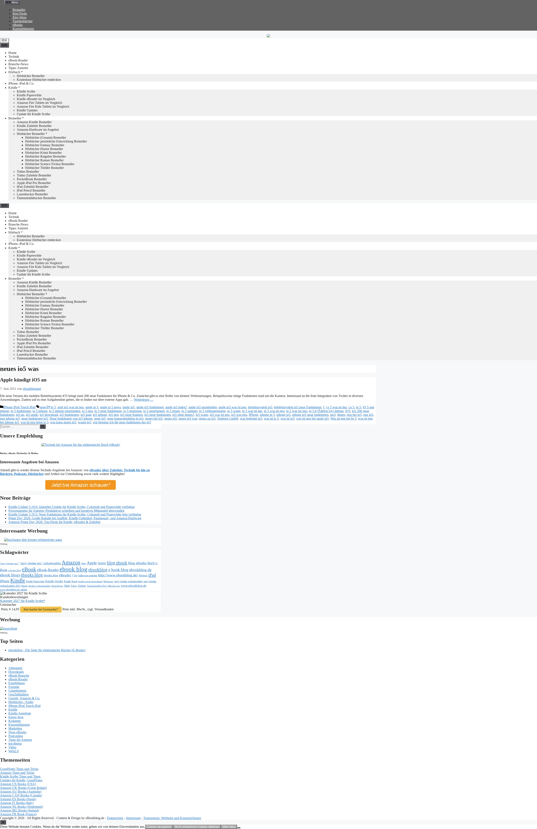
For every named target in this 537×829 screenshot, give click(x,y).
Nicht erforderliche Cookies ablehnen (197, 826)
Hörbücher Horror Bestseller (44, 149)
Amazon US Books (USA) (18, 784)
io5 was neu (239, 414)
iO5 (347, 411)
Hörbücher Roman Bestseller (44, 160)
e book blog (118, 569)
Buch (151, 563)
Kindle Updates (27, 110)
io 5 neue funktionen (108, 411)
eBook (29, 569)
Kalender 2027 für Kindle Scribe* (22, 601)
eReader (65, 575)
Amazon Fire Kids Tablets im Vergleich (43, 106)
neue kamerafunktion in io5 (125, 418)
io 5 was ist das (252, 411)
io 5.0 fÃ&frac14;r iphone (326, 411)
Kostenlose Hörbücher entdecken (39, 79)
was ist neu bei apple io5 (312, 418)
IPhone (253, 414)
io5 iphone (100, 414)
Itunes (341, 414)
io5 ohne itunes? (183, 414)
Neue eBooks (17, 732)
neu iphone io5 (10, 418)
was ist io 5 (271, 418)
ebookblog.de (140, 570)
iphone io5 (283, 414)
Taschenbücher (23, 21)
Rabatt (24, 586)
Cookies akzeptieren (159, 826)
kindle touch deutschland (90, 581)
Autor (102, 563)
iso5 (333, 414)
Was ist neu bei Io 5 (343, 418)
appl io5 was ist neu (70, 407)
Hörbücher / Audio (20, 702)
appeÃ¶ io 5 (48, 407)
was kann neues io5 (63, 422)
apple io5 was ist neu (232, 407)
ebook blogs (10, 575)
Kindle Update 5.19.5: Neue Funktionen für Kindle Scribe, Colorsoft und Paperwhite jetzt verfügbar (74, 514)
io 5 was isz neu (296, 411)
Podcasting (15, 736)
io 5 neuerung (132, 411)
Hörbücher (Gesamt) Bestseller (45, 137)
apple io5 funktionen (150, 407)
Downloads (16, 672)
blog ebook (117, 562)
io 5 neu (87, 411)
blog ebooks (137, 563)
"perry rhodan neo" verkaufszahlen (40, 563)
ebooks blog (32, 575)
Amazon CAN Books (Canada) (21, 795)
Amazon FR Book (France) (18, 814)
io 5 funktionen (21, 411)
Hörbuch (14, 72)
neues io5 (170, 418)
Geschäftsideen (18, 694)
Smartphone (57, 586)
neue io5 (100, 418)
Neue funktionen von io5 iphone (71, 418)
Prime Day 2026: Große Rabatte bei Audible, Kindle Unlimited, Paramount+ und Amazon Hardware (74, 518)
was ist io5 (287, 418)
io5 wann (202, 414)
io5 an (20, 414)
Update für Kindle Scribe (33, 114)
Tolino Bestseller (28, 171)
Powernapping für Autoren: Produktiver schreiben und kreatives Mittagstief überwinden (66, 510)
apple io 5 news (110, 407)
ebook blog (73, 569)
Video (12, 747)
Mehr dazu (229, 826)
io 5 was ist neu (274, 411)
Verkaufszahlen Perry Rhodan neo (103, 586)
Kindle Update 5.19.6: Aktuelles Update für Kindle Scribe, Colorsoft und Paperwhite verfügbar (71, 507)
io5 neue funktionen (157, 414)
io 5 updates (189, 411)
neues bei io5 (154, 418)
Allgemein (15, 668)
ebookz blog (51, 575)
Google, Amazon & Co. (24, 698)
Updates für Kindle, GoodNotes (21, 780)
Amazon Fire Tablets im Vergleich (39, 102)
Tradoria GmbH (227, 418)
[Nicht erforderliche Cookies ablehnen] (238, 827)
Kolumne (14, 721)
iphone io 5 (267, 414)
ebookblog (98, 569)
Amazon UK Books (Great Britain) (23, 788)
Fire (76, 575)
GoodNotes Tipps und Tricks (19, 769)
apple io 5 (91, 407)
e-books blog (14, 570)
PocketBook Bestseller (32, 179)
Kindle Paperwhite (29, 95)
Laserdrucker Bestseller (32, 194)
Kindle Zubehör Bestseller (34, 126)
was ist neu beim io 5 (34, 422)
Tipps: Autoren (18, 68)
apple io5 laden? (176, 407)
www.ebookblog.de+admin (13, 589)
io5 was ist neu (219, 414)
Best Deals (20, 13)
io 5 (358, 407)
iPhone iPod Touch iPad (19, 407)
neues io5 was (188, 418)
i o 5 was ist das (336, 407)
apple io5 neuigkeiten (203, 407)
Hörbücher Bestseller (31, 76)
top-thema (15, 743)
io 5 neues (173, 411)
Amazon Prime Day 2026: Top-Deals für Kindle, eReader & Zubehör (54, 522)
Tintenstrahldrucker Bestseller (36, 198)
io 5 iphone (40, 411)
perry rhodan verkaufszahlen (128, 581)
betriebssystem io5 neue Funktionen (297, 407)
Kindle (12, 87)
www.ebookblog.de (133, 585)
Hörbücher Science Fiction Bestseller (49, 164)
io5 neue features (131, 414)
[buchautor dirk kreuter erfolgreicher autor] (33, 540)
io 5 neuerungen (154, 411)
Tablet (67, 585)
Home (12, 53)
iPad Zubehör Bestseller (32, 186)
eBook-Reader (18, 60)
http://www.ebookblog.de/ (118, 575)
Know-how (16, 717)
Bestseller (19, 10)
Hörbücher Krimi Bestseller (43, 152)
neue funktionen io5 (34, 418)
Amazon (71, 562)
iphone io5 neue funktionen (310, 414)
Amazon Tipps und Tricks (17, 772)
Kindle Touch (70, 581)
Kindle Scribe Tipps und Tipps (20, 776)
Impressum (133, 818)
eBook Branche (18, 675)
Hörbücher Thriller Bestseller (44, 168)
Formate (13, 687)
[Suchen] (43, 426)
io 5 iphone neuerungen (64, 411)
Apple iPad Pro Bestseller (34, 183)
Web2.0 (13, 751)
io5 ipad (86, 414)
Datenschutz (115, 818)
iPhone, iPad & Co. (21, 83)
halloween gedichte (87, 575)
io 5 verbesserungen (212, 411)
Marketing (108, 581)
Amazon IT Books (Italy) (17, 803)
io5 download (49, 414)
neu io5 (368, 414)
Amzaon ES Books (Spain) (18, 799)
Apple (92, 563)
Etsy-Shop (19, 17)
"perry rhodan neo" (9, 563)
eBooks (18, 25)
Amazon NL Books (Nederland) (21, 806)
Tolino (74, 586)
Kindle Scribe (54, 581)
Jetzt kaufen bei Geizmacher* (40, 609)
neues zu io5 (207, 418)
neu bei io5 (354, 414)
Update (82, 585)
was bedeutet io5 (251, 418)
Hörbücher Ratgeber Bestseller (45, 156)
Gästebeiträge (17, 690)
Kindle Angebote (19, 713)
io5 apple (32, 414)
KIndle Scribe (26, 91)
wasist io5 (84, 422)
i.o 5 (351, 407)
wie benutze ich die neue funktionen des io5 (122, 422)
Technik (13, 56)
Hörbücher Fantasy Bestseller (44, 145)
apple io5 (129, 407)
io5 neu (114, 414)
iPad (152, 575)
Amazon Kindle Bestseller (34, 122)
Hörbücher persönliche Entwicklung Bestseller (56, 141)
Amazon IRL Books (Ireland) (19, 810)
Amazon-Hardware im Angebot (38, 129)
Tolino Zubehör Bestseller (34, 175)
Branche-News (18, 64)
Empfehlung (16, 683)
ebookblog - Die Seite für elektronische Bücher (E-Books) (46, 650)
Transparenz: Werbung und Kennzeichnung (172, 818)
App (83, 563)
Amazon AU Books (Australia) (20, 791)
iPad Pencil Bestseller (31, 190)
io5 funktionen (69, 414)
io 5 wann (233, 411)
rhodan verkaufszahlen (39, 586)
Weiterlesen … (143, 399)
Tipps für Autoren (20, 740)
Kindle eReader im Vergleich (36, 99)
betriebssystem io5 (260, 407)
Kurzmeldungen (23, 28)
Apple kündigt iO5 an (23, 380)
